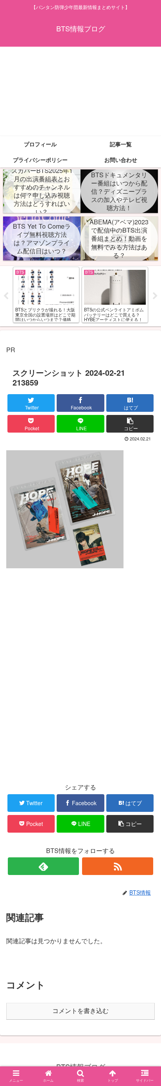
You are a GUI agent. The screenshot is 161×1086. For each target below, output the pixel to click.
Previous (6, 296)
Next (155, 296)
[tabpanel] (46, 295)
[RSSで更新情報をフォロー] (117, 866)
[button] (145, 817)
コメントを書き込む (80, 1011)
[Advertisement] (80, 91)
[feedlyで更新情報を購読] (43, 866)
